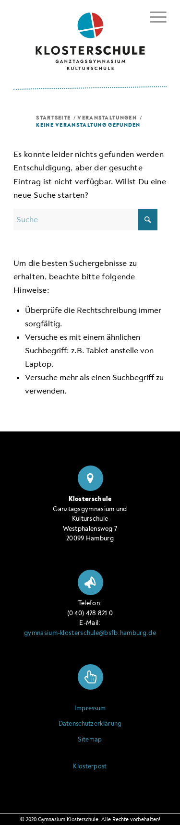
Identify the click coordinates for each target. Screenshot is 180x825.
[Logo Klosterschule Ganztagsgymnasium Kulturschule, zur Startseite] (90, 37)
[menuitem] (153, 17)
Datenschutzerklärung (90, 724)
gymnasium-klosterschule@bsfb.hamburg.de (90, 633)
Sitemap (90, 739)
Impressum (90, 708)
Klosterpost (90, 766)
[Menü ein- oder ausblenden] (153, 15)
